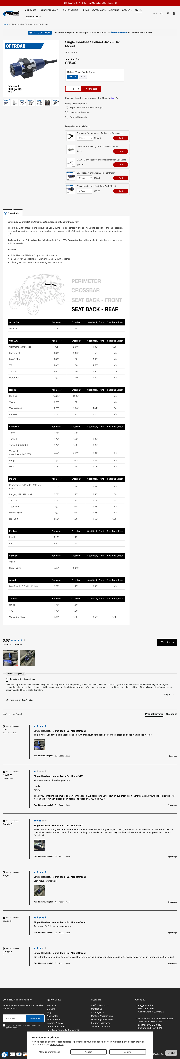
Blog (49, 1012)
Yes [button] (56, 756)
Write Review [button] (167, 642)
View (70, 139)
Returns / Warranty (100, 1023)
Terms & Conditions (101, 1026)
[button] (97, 59)
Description (14, 213)
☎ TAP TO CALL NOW (39, 32)
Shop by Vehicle (70, 10)
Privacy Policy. (57, 1044)
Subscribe (35, 1018)
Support (126, 10)
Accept (88, 1052)
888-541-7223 (155, 1021)
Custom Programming (102, 1016)
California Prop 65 (100, 1005)
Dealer (138, 10)
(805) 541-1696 (119, 32)
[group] (17, 640)
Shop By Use (30, 10)
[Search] (162, 13)
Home (5, 24)
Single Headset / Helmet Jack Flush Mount (96, 186)
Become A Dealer (55, 1023)
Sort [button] (5, 714)
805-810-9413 (154, 1024)
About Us (51, 1005)
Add (121, 138)
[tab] (154, 715)
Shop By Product (49, 10)
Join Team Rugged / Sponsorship (63, 1030)
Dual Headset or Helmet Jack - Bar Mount (96, 173)
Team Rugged (32, 17)
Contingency (97, 1012)
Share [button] (68, 756)
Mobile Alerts (53, 1019)
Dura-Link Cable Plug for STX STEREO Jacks (97, 146)
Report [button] (61, 756)
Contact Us (96, 1009)
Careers (51, 1009)
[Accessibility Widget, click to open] (4, 1055)
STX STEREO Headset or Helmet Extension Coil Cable (101, 159)
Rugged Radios (153, 1054)
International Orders (57, 1026)
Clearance (113, 10)
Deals (86, 10)
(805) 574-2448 (155, 1028)
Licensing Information (102, 1019)
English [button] (168, 694)
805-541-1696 (166, 1018)
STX (83, 77)
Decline (127, 1052)
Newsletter (52, 1016)
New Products (99, 10)
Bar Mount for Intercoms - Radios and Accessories (100, 133)
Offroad (72, 77)
